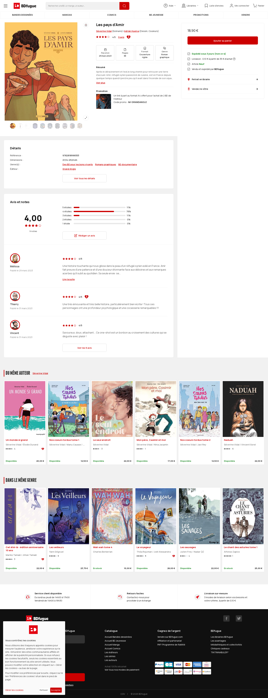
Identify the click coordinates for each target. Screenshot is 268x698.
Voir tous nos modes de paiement (122, 669)
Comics (111, 14)
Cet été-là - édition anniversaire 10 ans (25, 549)
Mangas (67, 14)
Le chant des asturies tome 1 (240, 547)
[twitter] (239, 618)
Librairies (191, 5)
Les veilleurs (56, 547)
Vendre (245, 14)
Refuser (44, 690)
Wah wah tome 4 (102, 547)
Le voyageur (144, 547)
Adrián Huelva (131, 31)
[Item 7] (65, 126)
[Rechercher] (124, 6)
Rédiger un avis (86, 235)
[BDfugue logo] (25, 6)
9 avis (121, 37)
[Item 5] (50, 126)
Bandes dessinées (22, 14)
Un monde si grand (17, 440)
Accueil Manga (112, 644)
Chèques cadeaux (220, 648)
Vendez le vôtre (200, 88)
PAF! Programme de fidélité (171, 644)
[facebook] (226, 618)
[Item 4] (42, 126)
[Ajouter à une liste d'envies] (86, 25)
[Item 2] (27, 126)
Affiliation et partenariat (169, 640)
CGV (123, 693)
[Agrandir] (86, 118)
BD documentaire (127, 164)
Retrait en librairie (201, 79)
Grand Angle (69, 168)
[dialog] (34, 658)
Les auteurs (111, 660)
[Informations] (234, 59)
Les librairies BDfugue (222, 636)
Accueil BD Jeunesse (115, 640)
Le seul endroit (102, 440)
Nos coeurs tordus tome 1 (64, 440)
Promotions (200, 14)
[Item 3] (35, 126)
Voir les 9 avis (84, 347)
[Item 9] (80, 126)
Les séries (110, 656)
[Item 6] (57, 126)
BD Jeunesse (156, 14)
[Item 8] (72, 126)
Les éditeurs (111, 652)
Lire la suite (69, 279)
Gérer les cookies (14, 690)
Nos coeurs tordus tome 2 (195, 440)
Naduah (228, 440)
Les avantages (218, 640)
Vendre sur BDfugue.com (170, 636)
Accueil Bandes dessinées (118, 636)
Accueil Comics (112, 648)
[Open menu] (5, 6)
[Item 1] (20, 126)
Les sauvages (188, 547)
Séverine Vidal (104, 31)
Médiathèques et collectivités (226, 644)
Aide (171, 5)
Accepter (56, 690)
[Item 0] (13, 126)
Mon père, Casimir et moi (151, 440)
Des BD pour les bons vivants (78, 164)
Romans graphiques (105, 164)
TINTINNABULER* (219, 652)
